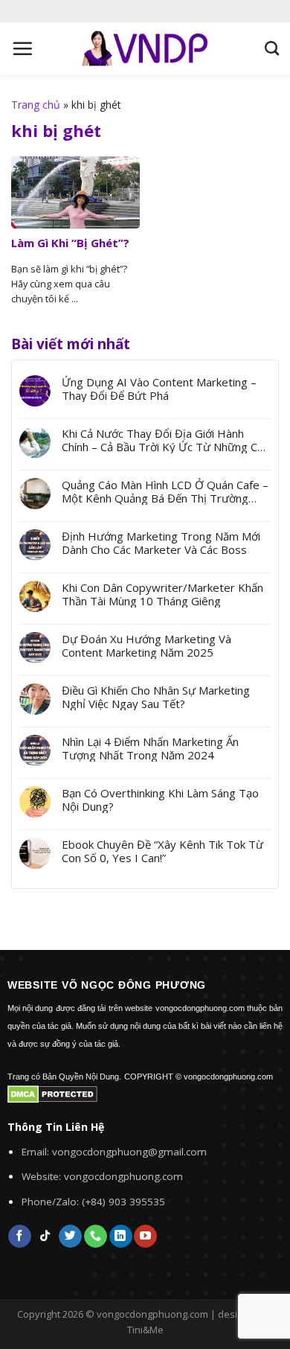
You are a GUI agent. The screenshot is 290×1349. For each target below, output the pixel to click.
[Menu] (22, 48)
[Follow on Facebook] (19, 1236)
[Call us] (95, 1236)
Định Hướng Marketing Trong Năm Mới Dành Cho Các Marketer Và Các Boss (161, 542)
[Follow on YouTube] (145, 1236)
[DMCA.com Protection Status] (52, 1092)
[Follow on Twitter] (70, 1236)
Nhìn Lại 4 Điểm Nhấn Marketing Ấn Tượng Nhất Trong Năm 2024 (150, 748)
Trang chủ (35, 105)
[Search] (272, 48)
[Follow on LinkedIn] (120, 1236)
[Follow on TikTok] (45, 1236)
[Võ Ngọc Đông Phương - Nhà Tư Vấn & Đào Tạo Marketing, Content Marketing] (145, 48)
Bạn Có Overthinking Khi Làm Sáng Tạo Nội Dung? (160, 799)
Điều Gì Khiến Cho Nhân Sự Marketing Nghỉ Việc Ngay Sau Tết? (156, 696)
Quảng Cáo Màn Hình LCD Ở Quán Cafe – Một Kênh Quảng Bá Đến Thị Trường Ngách (165, 491)
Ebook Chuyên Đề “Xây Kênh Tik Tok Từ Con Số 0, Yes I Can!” (162, 851)
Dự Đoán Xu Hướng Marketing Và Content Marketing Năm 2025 (146, 645)
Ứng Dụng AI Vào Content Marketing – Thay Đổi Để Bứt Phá (159, 388)
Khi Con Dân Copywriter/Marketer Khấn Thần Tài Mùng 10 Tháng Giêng (162, 594)
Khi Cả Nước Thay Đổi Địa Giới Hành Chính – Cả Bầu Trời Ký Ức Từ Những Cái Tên (163, 440)
